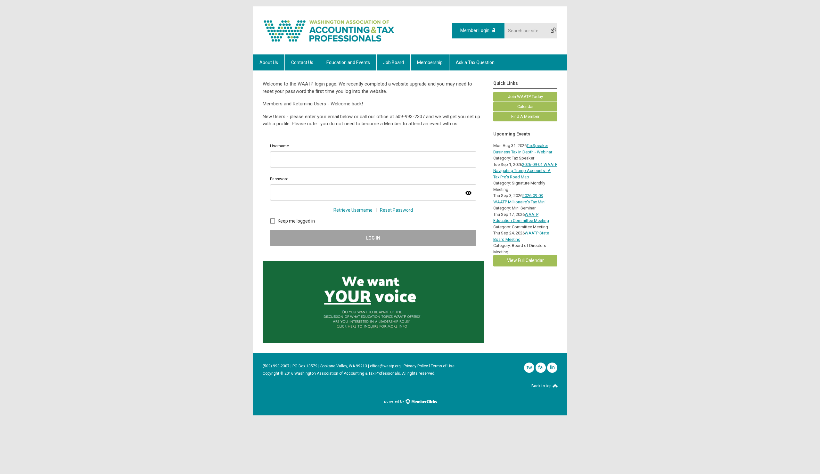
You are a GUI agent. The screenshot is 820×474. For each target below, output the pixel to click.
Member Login (474, 30)
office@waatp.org (385, 366)
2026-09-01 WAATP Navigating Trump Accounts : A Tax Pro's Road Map (525, 170)
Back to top (541, 386)
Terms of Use (443, 366)
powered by (394, 401)
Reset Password (396, 210)
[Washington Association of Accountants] (329, 43)
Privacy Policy (416, 366)
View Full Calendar (525, 260)
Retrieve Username (353, 210)
